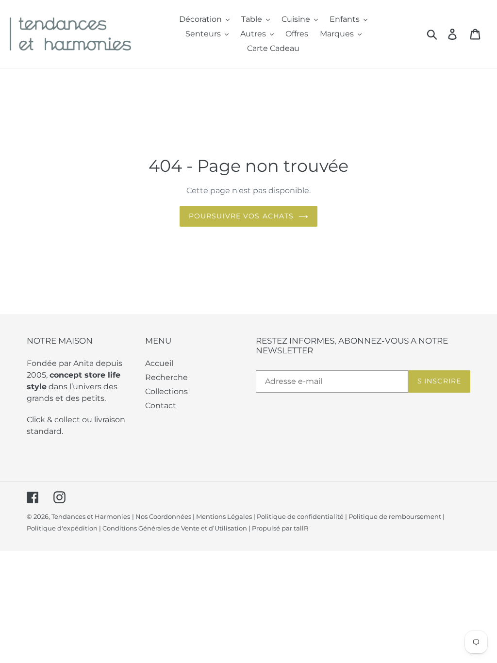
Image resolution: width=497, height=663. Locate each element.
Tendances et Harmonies (90, 516)
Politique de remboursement (394, 516)
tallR (301, 528)
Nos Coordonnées (163, 516)
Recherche (166, 377)
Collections (166, 391)
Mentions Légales (224, 516)
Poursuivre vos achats (241, 216)
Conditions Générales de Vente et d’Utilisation (174, 528)
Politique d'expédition (62, 528)
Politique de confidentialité (300, 516)
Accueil (159, 363)
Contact (160, 405)
